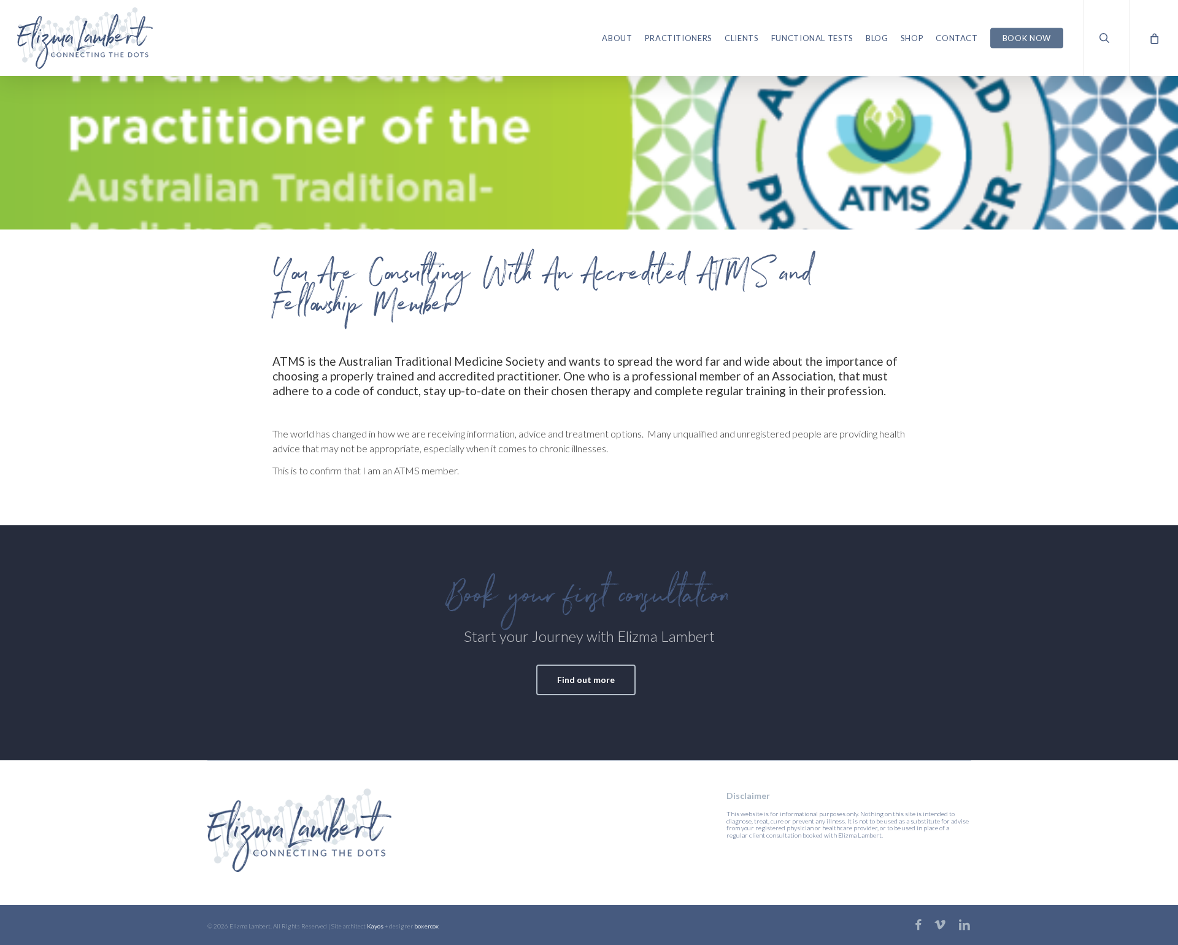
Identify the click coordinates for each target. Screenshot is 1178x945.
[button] (586, 680)
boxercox (426, 926)
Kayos (375, 926)
